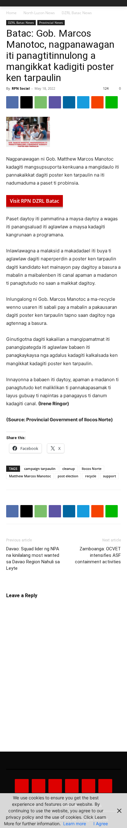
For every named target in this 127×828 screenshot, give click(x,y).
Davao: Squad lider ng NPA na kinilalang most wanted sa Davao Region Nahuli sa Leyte (33, 558)
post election (68, 476)
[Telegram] (83, 102)
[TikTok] (72, 786)
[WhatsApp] (41, 102)
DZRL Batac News (77, 12)
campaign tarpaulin (39, 468)
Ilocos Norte (91, 468)
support (109, 476)
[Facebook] (12, 102)
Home (11, 12)
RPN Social (21, 88)
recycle (90, 476)
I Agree (100, 823)
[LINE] (111, 102)
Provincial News (51, 22)
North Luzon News (39, 12)
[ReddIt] (97, 102)
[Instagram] (38, 786)
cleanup (68, 468)
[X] (26, 102)
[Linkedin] (69, 102)
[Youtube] (105, 786)
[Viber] (55, 102)
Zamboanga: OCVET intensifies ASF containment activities (98, 555)
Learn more (74, 823)
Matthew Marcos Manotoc (30, 476)
